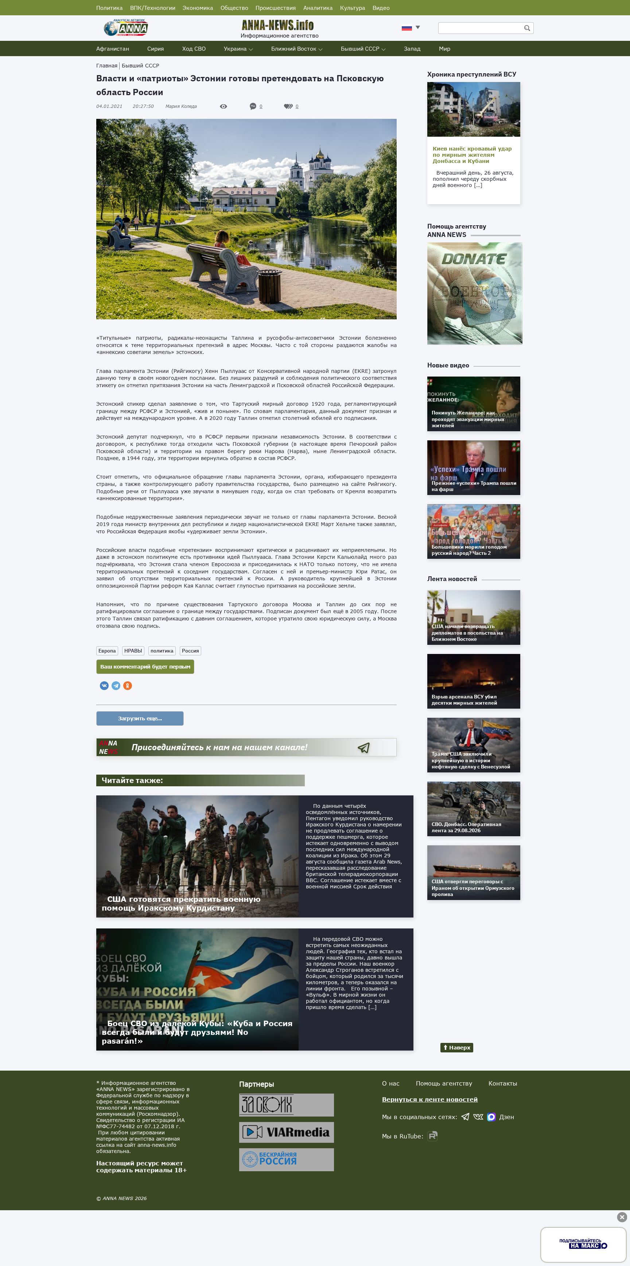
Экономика (198, 7)
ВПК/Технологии (152, 7)
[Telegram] (116, 685)
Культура (352, 7)
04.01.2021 (125, 106)
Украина (235, 48)
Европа (107, 650)
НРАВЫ (133, 650)
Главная (106, 65)
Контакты (503, 1083)
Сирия (155, 48)
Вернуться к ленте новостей (430, 1099)
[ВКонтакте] (104, 685)
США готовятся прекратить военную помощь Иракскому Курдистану (181, 903)
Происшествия (276, 7)
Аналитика (318, 7)
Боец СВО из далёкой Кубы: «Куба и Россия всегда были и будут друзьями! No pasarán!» (197, 1032)
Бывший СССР (360, 48)
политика (162, 650)
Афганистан (112, 48)
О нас (391, 1083)
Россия (190, 650)
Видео (381, 7)
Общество (234, 7)
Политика (109, 7)
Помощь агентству (444, 1083)
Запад (412, 48)
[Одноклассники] (127, 685)
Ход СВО (194, 48)
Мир (444, 48)
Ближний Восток (293, 48)
